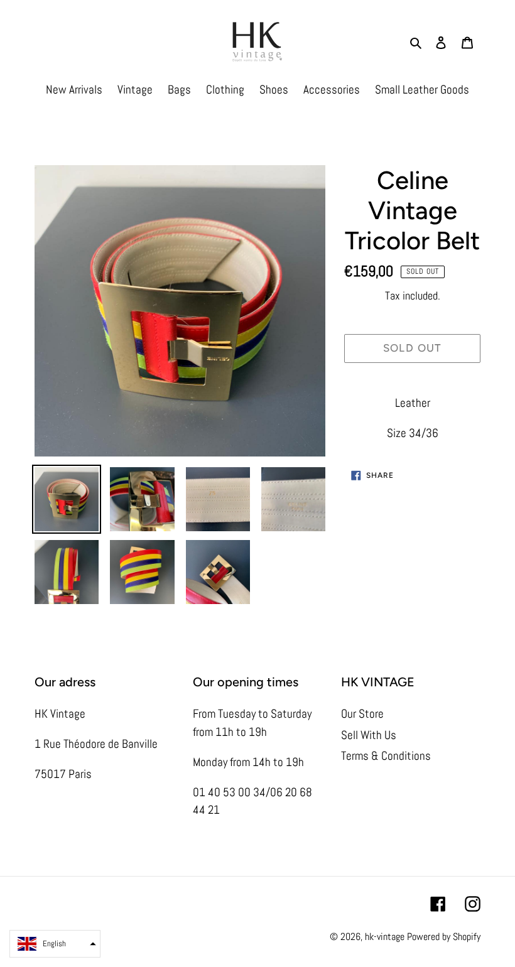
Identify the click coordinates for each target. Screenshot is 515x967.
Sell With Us (368, 735)
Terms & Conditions (386, 756)
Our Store (362, 713)
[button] (54, 944)
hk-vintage (384, 936)
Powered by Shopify (443, 936)
